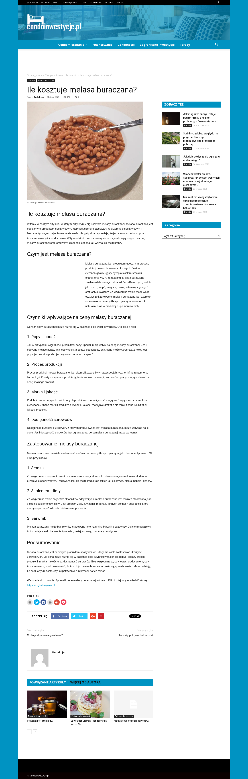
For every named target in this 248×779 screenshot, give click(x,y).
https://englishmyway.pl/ (41, 585)
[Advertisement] (124, 61)
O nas (83, 2)
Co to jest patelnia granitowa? (45, 635)
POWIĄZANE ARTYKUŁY (47, 682)
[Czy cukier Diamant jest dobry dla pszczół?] (90, 704)
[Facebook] (218, 2)
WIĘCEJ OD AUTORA (85, 682)
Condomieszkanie (71, 45)
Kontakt (120, 2)
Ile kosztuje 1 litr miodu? (40, 720)
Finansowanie (103, 45)
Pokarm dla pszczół (46, 80)
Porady (185, 45)
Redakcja (39, 97)
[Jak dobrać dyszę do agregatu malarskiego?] (171, 161)
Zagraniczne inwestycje (157, 45)
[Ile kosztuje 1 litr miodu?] (47, 704)
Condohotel (126, 45)
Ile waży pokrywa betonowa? (136, 635)
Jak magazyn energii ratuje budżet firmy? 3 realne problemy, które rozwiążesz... (200, 118)
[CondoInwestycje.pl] (124, 22)
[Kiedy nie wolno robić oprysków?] (133, 704)
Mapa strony (95, 2)
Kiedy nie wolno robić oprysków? (131, 720)
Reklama (109, 2)
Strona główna (70, 2)
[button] (216, 44)
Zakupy (31, 80)
